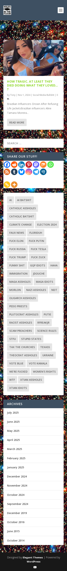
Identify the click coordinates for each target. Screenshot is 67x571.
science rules (46, 330)
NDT (54, 290)
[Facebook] (7, 164)
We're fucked (18, 371)
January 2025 (15, 467)
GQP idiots (37, 265)
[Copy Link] (7, 184)
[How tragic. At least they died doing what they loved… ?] (33, 58)
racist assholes (20, 322)
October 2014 (15, 540)
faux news (16, 232)
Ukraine (48, 355)
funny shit (17, 265)
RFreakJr (43, 322)
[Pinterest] (28, 164)
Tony (12, 95)
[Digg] (43, 172)
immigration (18, 273)
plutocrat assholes (23, 314)
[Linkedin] (21, 164)
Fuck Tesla (38, 249)
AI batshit (24, 200)
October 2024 (15, 495)
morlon (15, 290)
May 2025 (13, 431)
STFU (12, 339)
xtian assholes (31, 379)
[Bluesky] (21, 172)
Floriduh (35, 232)
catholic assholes (22, 208)
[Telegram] (36, 172)
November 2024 (17, 485)
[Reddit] (14, 164)
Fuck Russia (17, 249)
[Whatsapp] (50, 164)
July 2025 (13, 412)
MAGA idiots (44, 281)
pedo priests (18, 306)
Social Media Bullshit (43, 95)
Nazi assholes (36, 290)
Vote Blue (16, 363)
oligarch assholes (22, 298)
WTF (12, 379)
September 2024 (17, 504)
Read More (16, 122)
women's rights (44, 371)
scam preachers (20, 330)
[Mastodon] (36, 164)
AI (10, 200)
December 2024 (17, 476)
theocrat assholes (23, 355)
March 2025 (14, 449)
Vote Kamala (38, 363)
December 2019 (17, 513)
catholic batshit (21, 216)
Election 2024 (47, 224)
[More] (14, 184)
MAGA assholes (20, 281)
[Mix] (43, 164)
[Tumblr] (14, 172)
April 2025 (13, 440)
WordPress (33, 561)
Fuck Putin (36, 241)
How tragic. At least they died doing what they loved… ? (32, 85)
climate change (20, 224)
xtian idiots (18, 388)
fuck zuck (38, 257)
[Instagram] (28, 172)
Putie (47, 314)
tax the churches (22, 347)
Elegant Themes (33, 557)
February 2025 (16, 458)
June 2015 (13, 531)
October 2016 (15, 522)
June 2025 (13, 421)
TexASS (45, 347)
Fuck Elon (16, 241)
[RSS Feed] (7, 172)
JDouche (39, 273)
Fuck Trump (17, 257)
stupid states (31, 339)
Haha (54, 265)
